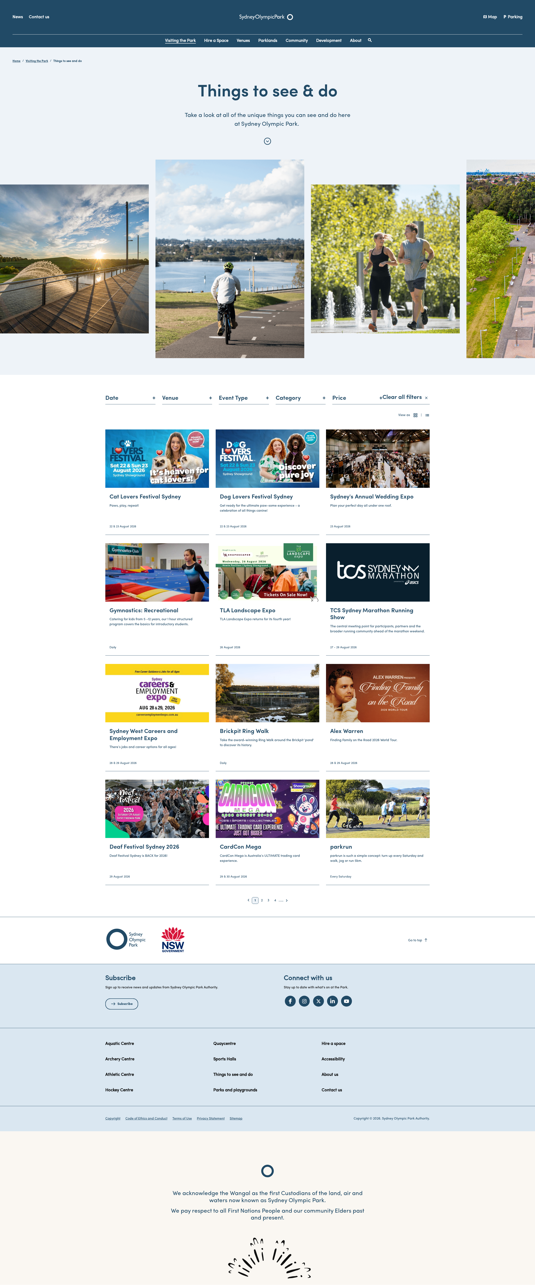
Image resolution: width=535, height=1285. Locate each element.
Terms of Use (182, 1118)
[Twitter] (318, 1001)
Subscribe (125, 1004)
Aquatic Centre (119, 1044)
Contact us (39, 17)
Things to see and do (233, 1075)
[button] (415, 415)
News (18, 17)
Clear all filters (405, 397)
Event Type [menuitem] (233, 398)
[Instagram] (304, 1001)
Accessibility (333, 1059)
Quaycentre (224, 1044)
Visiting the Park (37, 61)
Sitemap (236, 1118)
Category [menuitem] (288, 398)
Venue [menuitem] (170, 398)
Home (16, 61)
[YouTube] (346, 1001)
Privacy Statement (211, 1118)
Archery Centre (119, 1059)
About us (330, 1075)
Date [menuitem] (111, 398)
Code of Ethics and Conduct (146, 1118)
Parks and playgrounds (235, 1090)
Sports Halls (224, 1059)
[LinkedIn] (332, 1001)
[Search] (370, 40)
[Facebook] (290, 1001)
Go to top (418, 940)
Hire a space (333, 1044)
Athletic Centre (119, 1075)
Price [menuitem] (339, 398)
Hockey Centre (119, 1090)
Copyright (112, 1118)
